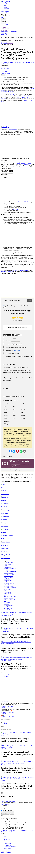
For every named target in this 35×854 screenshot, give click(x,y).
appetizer (23, 163)
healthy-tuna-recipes (9, 581)
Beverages (3, 780)
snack (18, 163)
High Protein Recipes (6, 62)
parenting (6, 8)
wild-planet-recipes (9, 609)
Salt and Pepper (4, 513)
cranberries (7, 570)
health (5, 7)
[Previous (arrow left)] (1, 726)
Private (10, 810)
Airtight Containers (5, 558)
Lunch (28, 62)
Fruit (8, 64)
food (5, 5)
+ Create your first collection (8, 801)
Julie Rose (3, 713)
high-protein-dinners (9, 583)
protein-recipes (7, 593)
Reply (4, 706)
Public (4, 810)
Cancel (11, 813)
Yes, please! (4, 43)
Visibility (3, 808)
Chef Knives (3, 532)
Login (2, 11)
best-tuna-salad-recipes (10, 568)
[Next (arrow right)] (3, 726)
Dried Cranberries (5, 494)
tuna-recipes (7, 602)
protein (5, 590)
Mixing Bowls (4, 506)
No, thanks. (10, 43)
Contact (6, 837)
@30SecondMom (15, 464)
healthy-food (7, 579)
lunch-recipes (7, 589)
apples (5, 565)
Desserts (3, 764)
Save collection (5, 813)
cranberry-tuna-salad (9, 574)
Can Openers (4, 519)
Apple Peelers (4, 551)
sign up (2, 3)
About (5, 836)
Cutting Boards (4, 526)
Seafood (14, 62)
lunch (29, 163)
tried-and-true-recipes (9, 599)
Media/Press (7, 839)
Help (5, 842)
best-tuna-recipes (8, 567)
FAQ (5, 840)
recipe (5, 595)
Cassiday (3, 707)
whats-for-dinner (8, 607)
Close (12, 812)
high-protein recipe (12, 129)
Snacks (24, 62)
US (16, 335)
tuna (9, 203)
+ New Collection (5, 812)
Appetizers (19, 62)
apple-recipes (7, 564)
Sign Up (7, 11)
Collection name (5, 805)
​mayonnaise (17, 350)
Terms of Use (7, 843)
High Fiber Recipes (6, 660)
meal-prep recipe (27, 164)
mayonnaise (16, 209)
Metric (20, 335)
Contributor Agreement (10, 846)
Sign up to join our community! (9, 31)
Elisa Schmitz (4, 701)
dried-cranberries (8, 577)
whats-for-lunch (8, 608)
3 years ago (10, 706)
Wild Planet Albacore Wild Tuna (21, 202)
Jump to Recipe (5, 68)
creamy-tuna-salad (8, 576)
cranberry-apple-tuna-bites (10, 571)
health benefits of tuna (27, 95)
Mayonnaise (3, 500)
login (6, 3)
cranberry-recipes (8, 573)
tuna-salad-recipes (8, 605)
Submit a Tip (4, 12)
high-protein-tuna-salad (10, 587)
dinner (4, 164)
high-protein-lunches (9, 584)
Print (29, 300)
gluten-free (13, 94)
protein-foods (7, 592)
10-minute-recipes (8, 562)
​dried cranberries (15, 341)
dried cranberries (15, 204)
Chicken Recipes (5, 631)
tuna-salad (6, 604)
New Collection (5, 804)
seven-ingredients (8, 598)
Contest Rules (7, 848)
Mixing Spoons (4, 545)
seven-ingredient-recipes (10, 596)
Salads (2, 645)
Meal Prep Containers (6, 538)
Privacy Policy (7, 845)
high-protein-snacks (9, 586)
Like (2, 706)
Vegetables (3, 735)
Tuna (2, 487)
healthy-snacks (7, 580)
